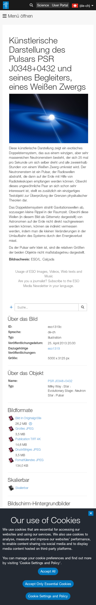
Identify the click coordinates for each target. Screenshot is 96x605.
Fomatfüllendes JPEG (29, 460)
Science (43, 5)
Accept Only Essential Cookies (48, 584)
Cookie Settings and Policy (48, 596)
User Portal (60, 5)
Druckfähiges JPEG (28, 449)
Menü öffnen (20, 16)
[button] (30, 424)
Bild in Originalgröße (28, 418)
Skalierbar (21, 488)
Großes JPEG (24, 428)
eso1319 (54, 348)
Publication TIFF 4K (28, 439)
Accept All (48, 571)
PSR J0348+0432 (60, 381)
